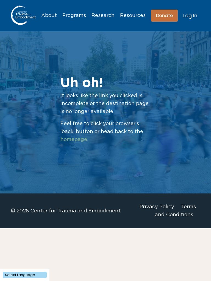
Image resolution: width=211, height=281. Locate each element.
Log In (190, 15)
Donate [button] (164, 15)
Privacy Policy (157, 206)
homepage (73, 139)
